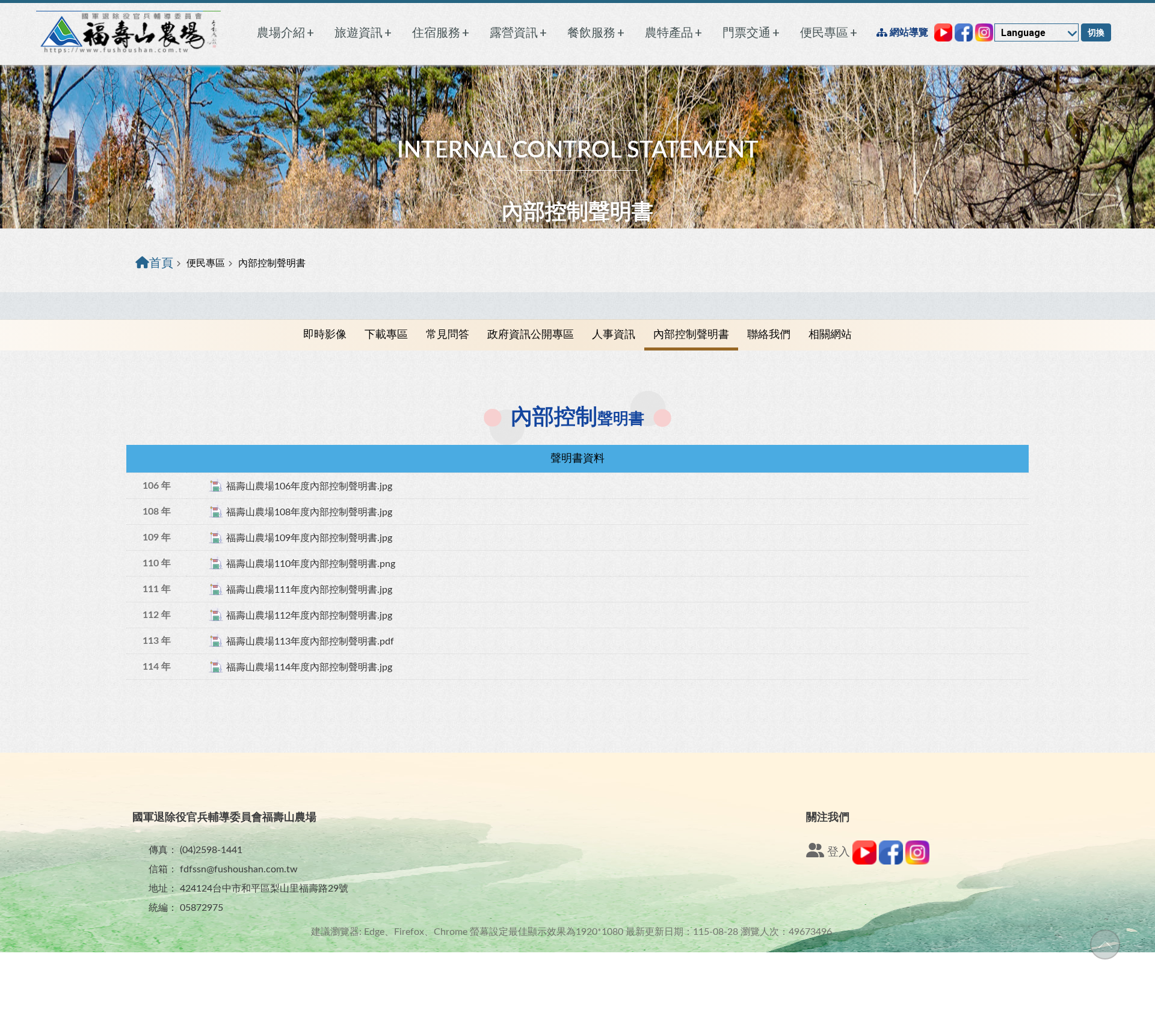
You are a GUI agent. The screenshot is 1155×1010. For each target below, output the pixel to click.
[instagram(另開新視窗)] (917, 861)
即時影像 (324, 334)
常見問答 (447, 334)
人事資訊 (613, 334)
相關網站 (830, 334)
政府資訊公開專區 (530, 334)
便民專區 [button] (828, 32)
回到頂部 (1105, 944)
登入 (837, 852)
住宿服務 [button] (440, 32)
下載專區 (386, 334)
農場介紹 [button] (285, 32)
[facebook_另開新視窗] (963, 32)
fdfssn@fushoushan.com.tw (239, 869)
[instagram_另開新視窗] (984, 32)
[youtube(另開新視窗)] (864, 861)
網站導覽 (907, 32)
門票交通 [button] (751, 32)
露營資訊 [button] (518, 32)
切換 (1096, 32)
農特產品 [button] (673, 32)
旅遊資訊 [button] (363, 32)
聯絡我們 (768, 334)
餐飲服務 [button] (595, 32)
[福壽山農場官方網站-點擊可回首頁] (128, 32)
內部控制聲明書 (691, 334)
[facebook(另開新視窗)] (891, 861)
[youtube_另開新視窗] (943, 32)
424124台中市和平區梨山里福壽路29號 (264, 888)
